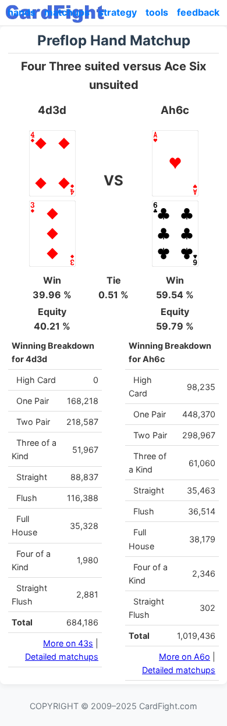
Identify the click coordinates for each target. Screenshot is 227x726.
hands (22, 12)
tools (157, 12)
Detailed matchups (61, 656)
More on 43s (68, 643)
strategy (117, 12)
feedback (198, 12)
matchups (67, 12)
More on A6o (184, 656)
